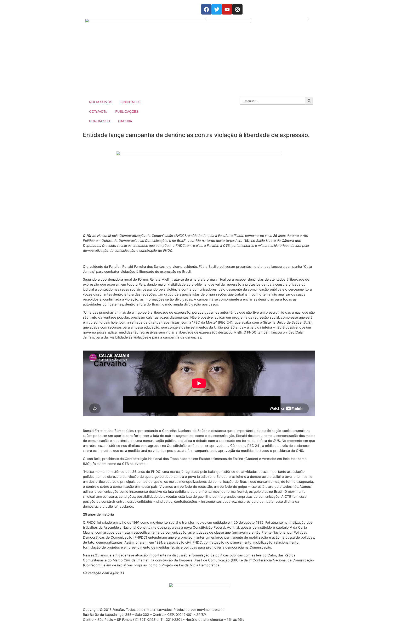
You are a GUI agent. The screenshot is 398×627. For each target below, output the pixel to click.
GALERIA (125, 121)
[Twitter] (216, 9)
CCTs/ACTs (98, 111)
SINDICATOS (130, 102)
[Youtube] (227, 9)
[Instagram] (237, 9)
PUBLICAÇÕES (126, 111)
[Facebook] (206, 9)
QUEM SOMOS (100, 102)
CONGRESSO (99, 121)
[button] (205, 18)
